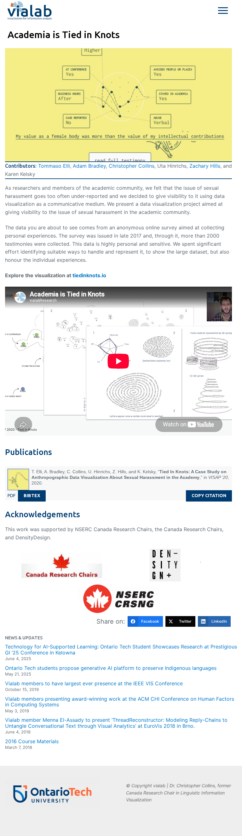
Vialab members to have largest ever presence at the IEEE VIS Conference (94, 683)
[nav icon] (222, 10)
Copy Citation (209, 495)
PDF (11, 495)
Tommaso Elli (54, 166)
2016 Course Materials (32, 741)
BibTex (32, 495)
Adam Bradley (89, 166)
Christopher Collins (131, 166)
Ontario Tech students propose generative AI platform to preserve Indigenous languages (110, 668)
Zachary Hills (204, 166)
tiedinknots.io (89, 275)
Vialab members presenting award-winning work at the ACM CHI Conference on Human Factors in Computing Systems (119, 702)
